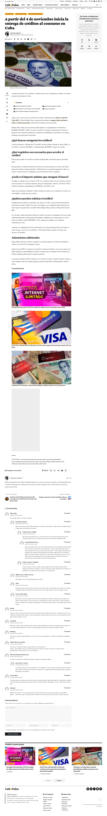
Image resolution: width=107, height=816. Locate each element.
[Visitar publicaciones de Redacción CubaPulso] (7, 34)
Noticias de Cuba (11, 8)
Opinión (28, 8)
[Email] (28, 39)
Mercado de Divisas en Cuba (38, 8)
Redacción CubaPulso (15, 33)
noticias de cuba (42, 463)
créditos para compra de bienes (19, 463)
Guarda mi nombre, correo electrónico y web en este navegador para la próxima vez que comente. (31, 730)
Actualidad (9, 14)
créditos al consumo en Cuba (57, 461)
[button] (80, 5)
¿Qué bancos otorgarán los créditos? (23, 106)
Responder (67, 513)
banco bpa (23, 459)
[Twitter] (91, 788)
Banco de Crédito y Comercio (43, 459)
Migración (83, 8)
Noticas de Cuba (21, 14)
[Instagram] (97, 1)
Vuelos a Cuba (76, 8)
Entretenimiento (49, 8)
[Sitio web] (70, 478)
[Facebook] (89, 1)
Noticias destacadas (35, 14)
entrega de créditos (34, 463)
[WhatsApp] (96, 47)
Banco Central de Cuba (31, 459)
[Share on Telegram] (24, 39)
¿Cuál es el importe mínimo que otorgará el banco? (26, 111)
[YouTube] (94, 1)
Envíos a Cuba (67, 8)
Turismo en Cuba (58, 8)
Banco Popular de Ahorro (30, 461)
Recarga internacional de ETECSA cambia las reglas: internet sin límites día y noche (38, 307)
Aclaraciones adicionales (49, 108)
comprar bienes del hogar (44, 461)
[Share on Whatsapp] (21, 39)
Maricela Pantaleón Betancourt (19, 655)
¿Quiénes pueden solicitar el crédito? (52, 106)
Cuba (28, 463)
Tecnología (89, 8)
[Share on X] (18, 39)
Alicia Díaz (10, 771)
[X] (92, 1)
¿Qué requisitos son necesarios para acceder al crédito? (27, 108)
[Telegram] (101, 1)
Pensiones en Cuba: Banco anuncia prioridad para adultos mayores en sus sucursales (38, 385)
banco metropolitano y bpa (18, 461)
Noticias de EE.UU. (21, 8)
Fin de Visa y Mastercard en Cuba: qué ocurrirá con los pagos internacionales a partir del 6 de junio (53, 769)
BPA (37, 461)
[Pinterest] (99, 1)
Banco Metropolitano (55, 459)
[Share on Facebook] (14, 39)
